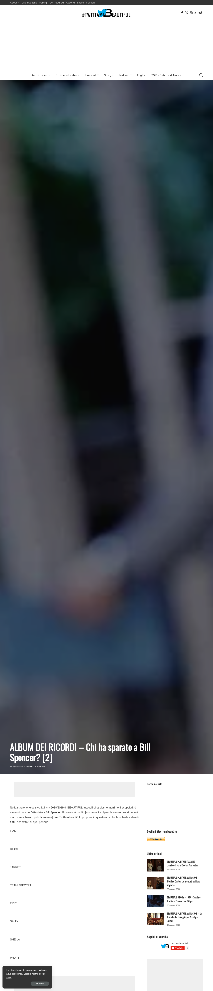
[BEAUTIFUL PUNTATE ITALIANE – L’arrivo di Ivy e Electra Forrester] (155, 865)
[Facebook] (182, 13)
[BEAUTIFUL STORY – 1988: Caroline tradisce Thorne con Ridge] (155, 901)
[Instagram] (191, 13)
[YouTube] (195, 13)
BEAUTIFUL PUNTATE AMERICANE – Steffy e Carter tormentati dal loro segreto (183, 881)
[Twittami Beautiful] (106, 13)
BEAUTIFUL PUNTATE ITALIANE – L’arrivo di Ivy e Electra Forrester (182, 863)
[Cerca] (201, 75)
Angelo (29, 766)
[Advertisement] (106, 45)
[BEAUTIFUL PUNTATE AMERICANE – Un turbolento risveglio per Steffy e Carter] (155, 919)
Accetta (40, 983)
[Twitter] (186, 13)
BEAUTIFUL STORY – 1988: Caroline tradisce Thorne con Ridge (184, 899)
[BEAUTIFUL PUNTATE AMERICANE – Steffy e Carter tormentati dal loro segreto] (155, 883)
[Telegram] (200, 13)
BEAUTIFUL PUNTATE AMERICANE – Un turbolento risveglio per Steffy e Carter (184, 917)
